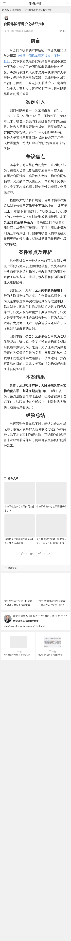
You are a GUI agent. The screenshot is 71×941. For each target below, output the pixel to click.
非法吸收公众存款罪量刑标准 (51, 506)
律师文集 (16, 9)
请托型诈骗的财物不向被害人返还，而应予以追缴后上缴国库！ (51, 543)
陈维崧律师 (35, 3)
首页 (7, 9)
